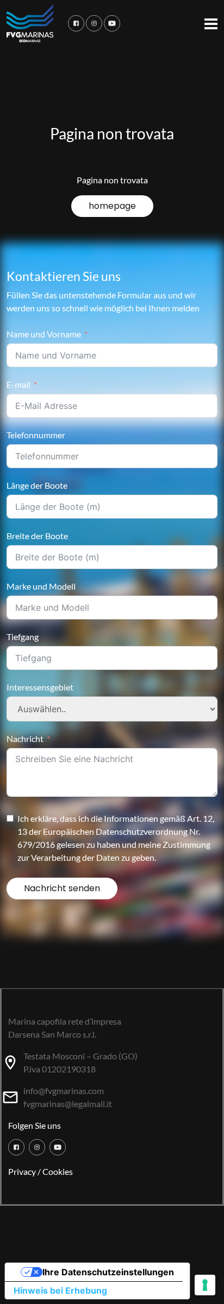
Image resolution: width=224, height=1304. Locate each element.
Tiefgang (23, 636)
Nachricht (25, 738)
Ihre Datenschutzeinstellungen (108, 1272)
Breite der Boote (37, 535)
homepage (112, 206)
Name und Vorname (44, 334)
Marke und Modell (41, 586)
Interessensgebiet (40, 687)
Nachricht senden (62, 888)
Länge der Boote (37, 485)
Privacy (22, 1171)
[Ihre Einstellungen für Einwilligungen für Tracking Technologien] (205, 1285)
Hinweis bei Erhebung (60, 1290)
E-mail (18, 384)
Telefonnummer (36, 435)
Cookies (57, 1171)
